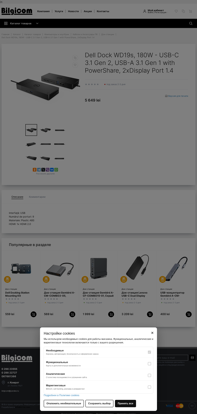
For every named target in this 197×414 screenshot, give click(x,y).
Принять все (125, 403)
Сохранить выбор (99, 403)
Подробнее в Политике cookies (61, 395)
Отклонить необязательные (63, 403)
